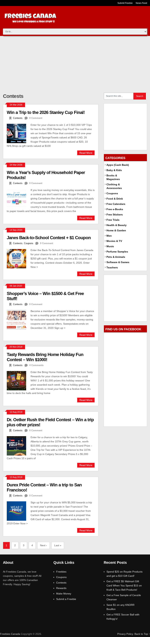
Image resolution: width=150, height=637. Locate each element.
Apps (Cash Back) (117, 164)
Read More (85, 152)
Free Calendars (115, 203)
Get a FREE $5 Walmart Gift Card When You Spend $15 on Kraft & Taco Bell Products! (124, 585)
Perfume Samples (117, 251)
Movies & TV (114, 241)
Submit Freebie (125, 3)
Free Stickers (114, 214)
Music (110, 246)
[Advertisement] (75, 63)
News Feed (141, 3)
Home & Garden (116, 230)
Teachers (112, 267)
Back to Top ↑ (142, 633)
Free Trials (112, 219)
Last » (57, 545)
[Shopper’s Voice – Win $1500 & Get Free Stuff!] (18, 319)
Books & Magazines (113, 177)
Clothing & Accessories (114, 186)
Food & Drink (114, 198)
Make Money (63, 593)
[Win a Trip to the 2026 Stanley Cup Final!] (18, 133)
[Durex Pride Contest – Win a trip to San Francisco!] (18, 510)
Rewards (61, 588)
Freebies (61, 571)
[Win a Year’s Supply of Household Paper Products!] (18, 198)
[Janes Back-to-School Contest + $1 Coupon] (18, 258)
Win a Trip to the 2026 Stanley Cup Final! (46, 112)
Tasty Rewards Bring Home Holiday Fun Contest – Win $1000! (45, 357)
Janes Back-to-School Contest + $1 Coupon (49, 237)
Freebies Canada (10, 633)
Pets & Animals (115, 256)
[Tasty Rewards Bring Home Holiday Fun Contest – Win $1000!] (18, 380)
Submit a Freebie (66, 599)
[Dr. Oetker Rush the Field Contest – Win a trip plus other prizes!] (18, 445)
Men (109, 235)
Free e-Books (114, 209)
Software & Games (117, 262)
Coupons (28, 243)
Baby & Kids (114, 170)
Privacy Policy (125, 633)
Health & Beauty (116, 225)
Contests (17, 118)
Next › (43, 545)
